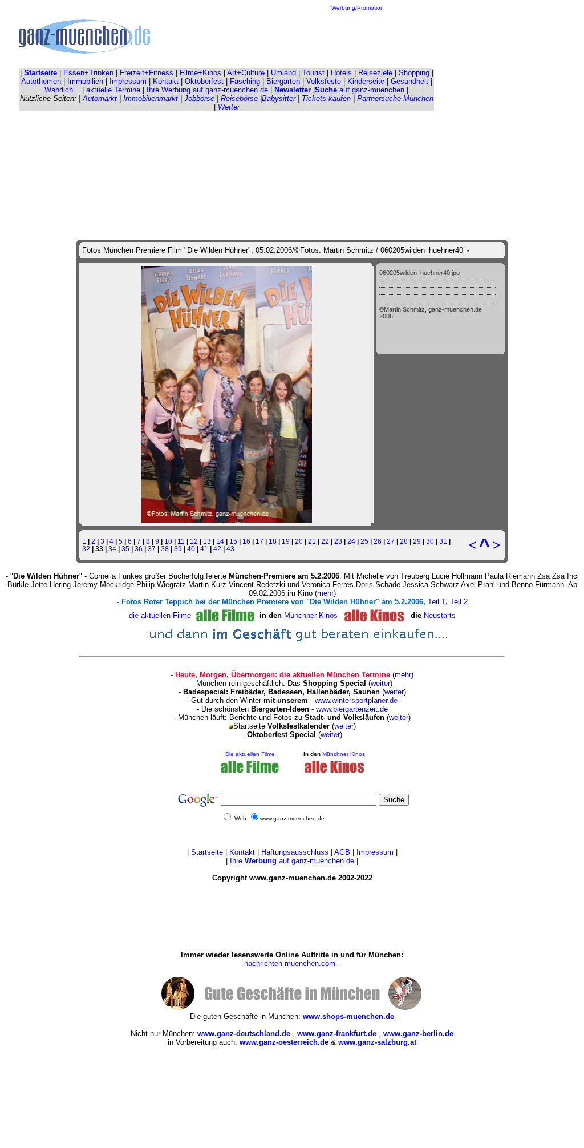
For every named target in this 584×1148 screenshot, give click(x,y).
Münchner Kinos (312, 615)
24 (351, 541)
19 (286, 541)
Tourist (313, 72)
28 (404, 541)
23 (338, 541)
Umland (283, 72)
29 (417, 541)
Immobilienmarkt (150, 98)
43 (230, 548)
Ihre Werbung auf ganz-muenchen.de (207, 90)
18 (273, 541)
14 (220, 541)
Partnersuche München (395, 98)
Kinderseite (365, 81)
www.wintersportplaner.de (356, 700)
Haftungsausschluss (294, 852)
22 (325, 541)
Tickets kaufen (326, 98)
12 (194, 541)
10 (168, 541)
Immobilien (85, 81)
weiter (380, 683)
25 (364, 541)
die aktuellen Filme (160, 615)
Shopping (414, 72)
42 (217, 548)
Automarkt (100, 98)
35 (125, 548)
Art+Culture (246, 72)
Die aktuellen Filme (250, 754)
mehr (325, 593)
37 (152, 548)
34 (112, 548)
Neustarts (440, 615)
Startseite (207, 852)
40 (191, 548)
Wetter (229, 107)
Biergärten (283, 81)
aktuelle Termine (113, 90)
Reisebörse (239, 98)
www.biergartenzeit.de (352, 709)
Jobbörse (199, 98)
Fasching (245, 81)
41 (204, 548)
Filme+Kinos (200, 72)
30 (430, 541)
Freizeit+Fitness (146, 72)
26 (378, 541)
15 (233, 541)
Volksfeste (323, 81)
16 (246, 541)
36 (139, 548)
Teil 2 (459, 601)
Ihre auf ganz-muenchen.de (292, 860)
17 (259, 541)
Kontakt (166, 81)
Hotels (341, 72)
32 (86, 548)
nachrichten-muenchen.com (289, 963)
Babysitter (278, 98)
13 (207, 541)
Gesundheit (409, 81)
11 (181, 541)
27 (391, 541)
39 (178, 548)
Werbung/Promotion (357, 8)
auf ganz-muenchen (359, 90)
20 (299, 541)
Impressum (128, 81)
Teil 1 (436, 601)
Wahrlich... (62, 90)
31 (443, 541)
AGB (342, 852)
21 (312, 541)
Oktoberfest (204, 81)
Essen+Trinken (88, 72)
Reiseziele (375, 72)
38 (165, 548)
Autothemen (41, 81)
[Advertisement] (357, 36)
